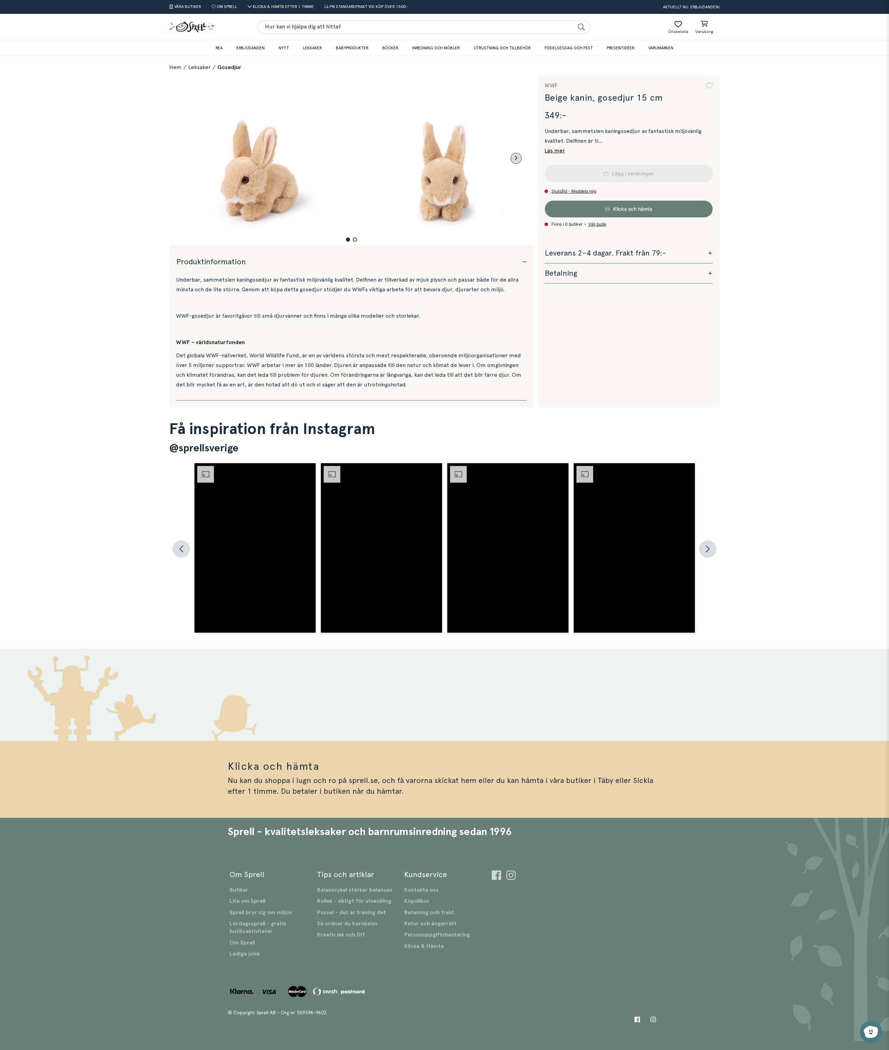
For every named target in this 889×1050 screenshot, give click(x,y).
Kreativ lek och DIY (341, 935)
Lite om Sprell (247, 901)
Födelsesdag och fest (569, 48)
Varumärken (660, 48)
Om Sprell (242, 942)
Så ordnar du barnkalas (347, 923)
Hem (175, 67)
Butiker (239, 890)
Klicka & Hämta (424, 946)
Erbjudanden (250, 48)
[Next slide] (516, 158)
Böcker (390, 48)
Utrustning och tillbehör (502, 48)
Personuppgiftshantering (437, 935)
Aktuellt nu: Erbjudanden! (691, 7)
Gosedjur (229, 67)
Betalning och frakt (429, 912)
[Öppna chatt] (871, 1032)
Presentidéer (620, 48)
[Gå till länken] (496, 876)
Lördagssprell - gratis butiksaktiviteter (258, 927)
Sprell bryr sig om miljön (261, 912)
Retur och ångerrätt (430, 923)
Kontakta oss (421, 890)
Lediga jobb (245, 954)
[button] (348, 240)
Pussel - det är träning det (351, 912)
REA (219, 48)
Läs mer (555, 150)
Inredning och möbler (436, 48)
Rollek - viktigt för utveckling (354, 901)
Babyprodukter (352, 48)
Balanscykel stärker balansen (354, 890)
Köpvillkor (417, 901)
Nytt (284, 48)
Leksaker (312, 48)
